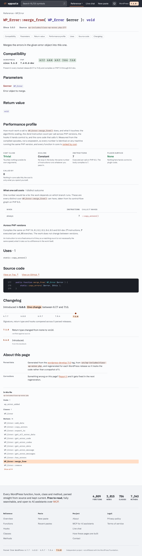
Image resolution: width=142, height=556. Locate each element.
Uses (72, 36)
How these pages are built (85, 533)
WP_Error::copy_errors (15, 427)
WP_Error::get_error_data (17, 446)
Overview (8, 518)
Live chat (91, 4)
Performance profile (57, 36)
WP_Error (19, 13)
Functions (8, 523)
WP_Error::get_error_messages (19, 454)
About (76, 518)
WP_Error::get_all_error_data (19, 434)
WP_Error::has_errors (15, 457)
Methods (7, 538)
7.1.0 (134, 3)
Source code (84, 36)
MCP (55, 501)
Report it (63, 376)
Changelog (98, 36)
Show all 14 (8, 469)
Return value (39, 36)
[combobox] (44, 3)
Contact (76, 538)
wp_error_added (12, 404)
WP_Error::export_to (14, 430)
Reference (77, 3)
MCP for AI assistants (83, 523)
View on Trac (10, 274)
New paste (103, 3)
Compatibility (10, 36)
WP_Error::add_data (14, 423)
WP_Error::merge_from (15, 461)
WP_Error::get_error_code (17, 438)
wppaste (13, 3)
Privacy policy (114, 518)
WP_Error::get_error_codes (18, 442)
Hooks (6, 528)
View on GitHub (31, 274)
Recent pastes (45, 523)
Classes (7, 533)
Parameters (25, 36)
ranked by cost (69, 144)
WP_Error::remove (13, 465)
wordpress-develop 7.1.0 (59, 362)
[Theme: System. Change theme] (114, 4)
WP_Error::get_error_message (19, 450)
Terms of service (115, 523)
